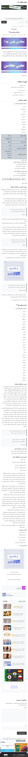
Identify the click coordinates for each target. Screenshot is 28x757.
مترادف (25, 103)
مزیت (24, 342)
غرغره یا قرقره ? (22, 535)
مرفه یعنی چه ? (22, 540)
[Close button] (27, 742)
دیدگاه (25, 707)
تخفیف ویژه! (7, 750)
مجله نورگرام (23, 2)
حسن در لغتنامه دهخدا (18, 92)
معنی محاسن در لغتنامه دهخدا (17, 87)
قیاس (7, 189)
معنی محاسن (22, 85)
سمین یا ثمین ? (22, 532)
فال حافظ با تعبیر (14, 686)
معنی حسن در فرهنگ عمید (17, 95)
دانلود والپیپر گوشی (14, 688)
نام (26, 725)
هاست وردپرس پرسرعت (13, 739)
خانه (26, 26)
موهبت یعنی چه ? (21, 537)
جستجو (4, 22)
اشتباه (25, 142)
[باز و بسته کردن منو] (18, 2)
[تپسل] (0, 752)
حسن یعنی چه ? (21, 90)
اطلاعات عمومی (21, 26)
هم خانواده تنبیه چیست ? (19, 542)
